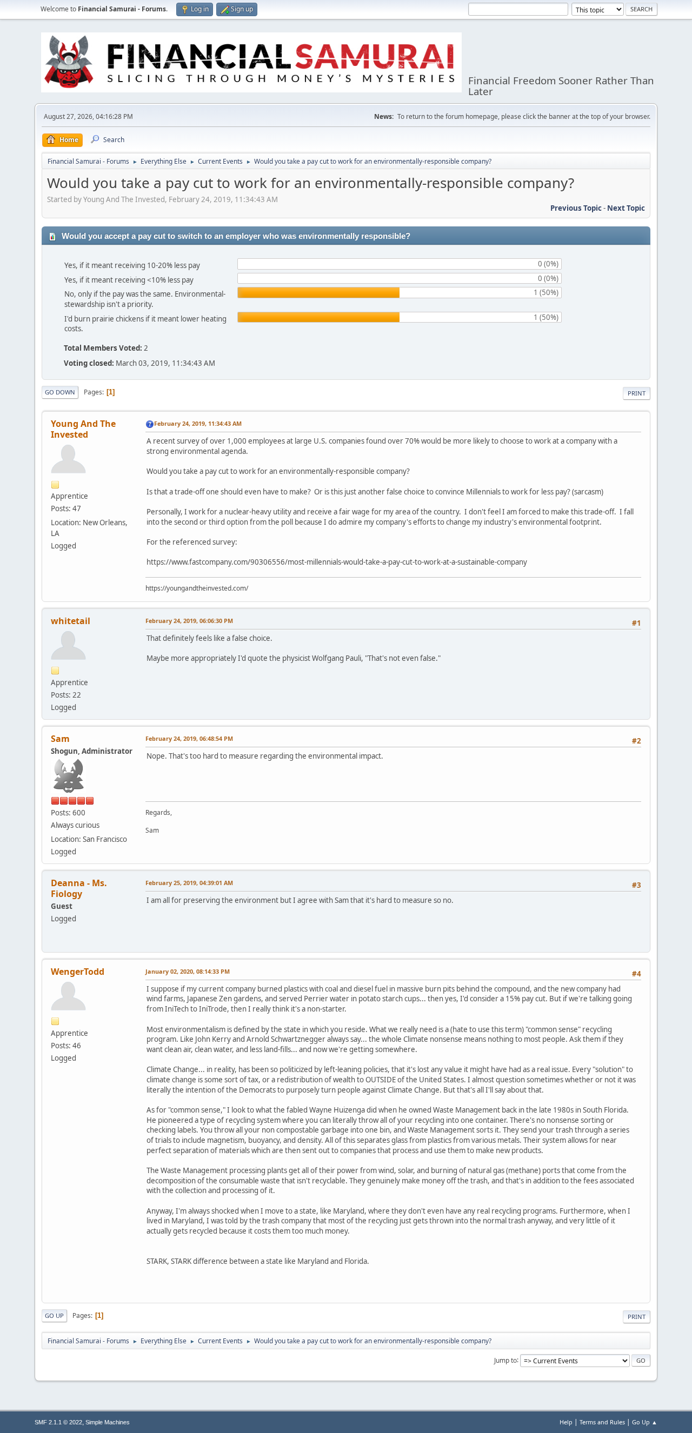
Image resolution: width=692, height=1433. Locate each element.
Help (566, 1422)
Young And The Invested (83, 429)
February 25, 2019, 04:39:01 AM (189, 883)
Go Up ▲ (644, 1422)
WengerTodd (77, 971)
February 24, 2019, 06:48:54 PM (189, 738)
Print (637, 393)
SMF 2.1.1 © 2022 (58, 1422)
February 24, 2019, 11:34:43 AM (198, 423)
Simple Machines (107, 1422)
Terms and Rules (602, 1422)
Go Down (60, 392)
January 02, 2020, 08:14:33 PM (187, 971)
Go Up (54, 1315)
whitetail (70, 621)
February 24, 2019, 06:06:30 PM (189, 621)
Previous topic (576, 208)
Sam (60, 739)
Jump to (505, 1359)
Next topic (626, 208)
